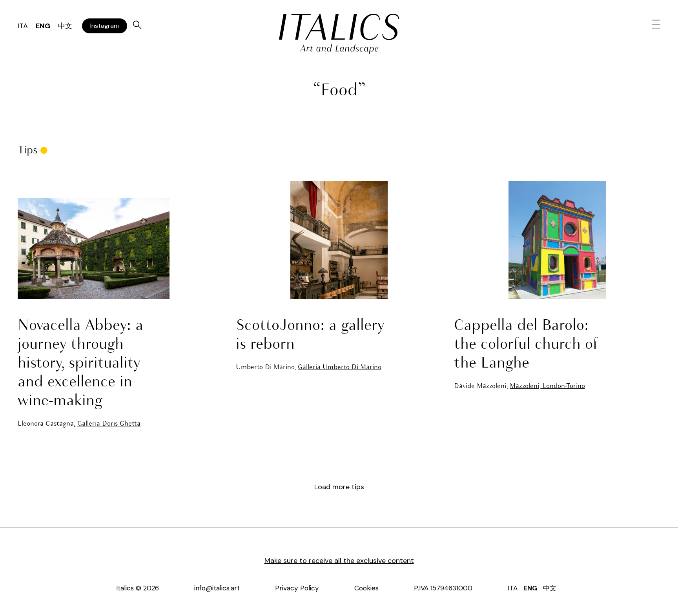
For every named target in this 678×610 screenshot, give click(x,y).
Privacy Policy (297, 588)
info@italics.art (217, 588)
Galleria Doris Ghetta (108, 424)
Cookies (366, 588)
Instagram (104, 26)
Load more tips (339, 487)
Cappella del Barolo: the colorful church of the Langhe (526, 344)
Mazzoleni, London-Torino (547, 386)
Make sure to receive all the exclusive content (339, 560)
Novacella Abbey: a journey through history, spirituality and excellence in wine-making (80, 363)
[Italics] (339, 27)
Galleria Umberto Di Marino (339, 367)
